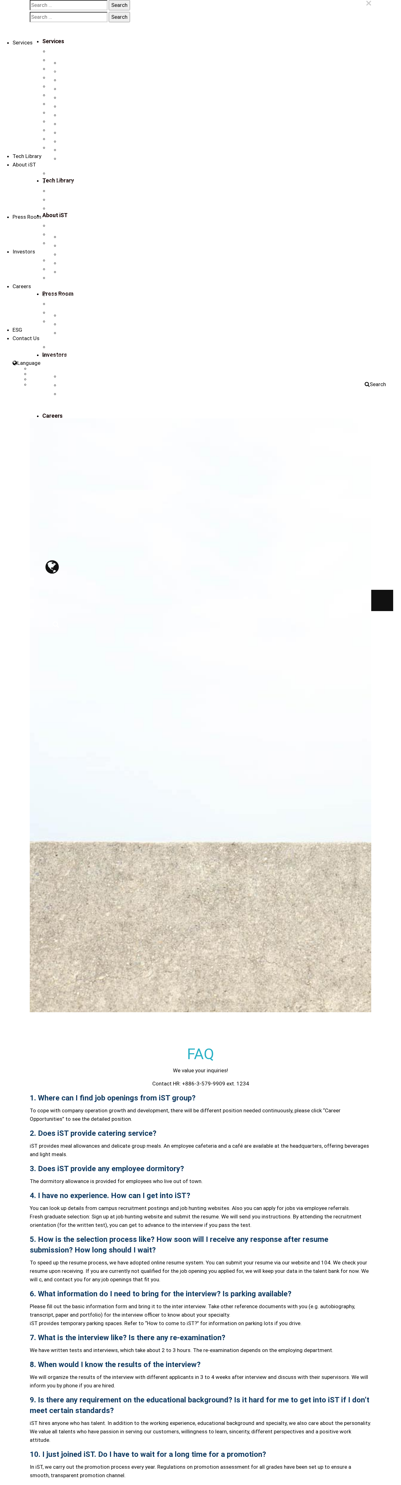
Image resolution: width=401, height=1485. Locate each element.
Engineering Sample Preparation (80, 68)
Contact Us (59, 208)
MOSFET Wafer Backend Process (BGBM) (90, 147)
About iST (24, 164)
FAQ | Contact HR (65, 321)
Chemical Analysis (67, 112)
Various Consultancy (69, 121)
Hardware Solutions (68, 138)
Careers (22, 286)
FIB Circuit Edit (62, 60)
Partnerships (61, 199)
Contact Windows (66, 355)
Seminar (57, 243)
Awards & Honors (66, 190)
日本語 (36, 384)
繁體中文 (38, 368)
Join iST (57, 303)
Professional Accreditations (76, 182)
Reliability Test (62, 103)
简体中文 (38, 373)
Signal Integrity (63, 86)
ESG (17, 330)
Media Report (62, 234)
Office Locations (65, 347)
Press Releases (64, 225)
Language (28, 363)
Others (55, 130)
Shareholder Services (70, 277)
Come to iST (61, 312)
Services (23, 42)
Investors (24, 251)
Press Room (27, 217)
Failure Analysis (64, 77)
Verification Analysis (69, 51)
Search (378, 384)
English (37, 379)
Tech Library (27, 156)
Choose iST (60, 295)
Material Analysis (65, 95)
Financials (59, 260)
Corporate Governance (71, 269)
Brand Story (60, 173)
